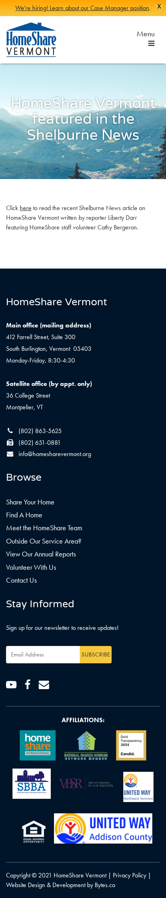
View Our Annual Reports (41, 553)
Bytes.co (105, 885)
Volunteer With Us (31, 567)
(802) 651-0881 (40, 442)
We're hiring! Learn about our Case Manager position (82, 8)
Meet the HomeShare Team (44, 527)
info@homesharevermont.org (55, 454)
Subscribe (95, 654)
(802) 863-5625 (40, 431)
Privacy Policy (129, 875)
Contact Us (21, 580)
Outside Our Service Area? (43, 541)
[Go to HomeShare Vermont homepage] (31, 39)
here (25, 208)
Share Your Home (30, 501)
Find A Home (24, 514)
